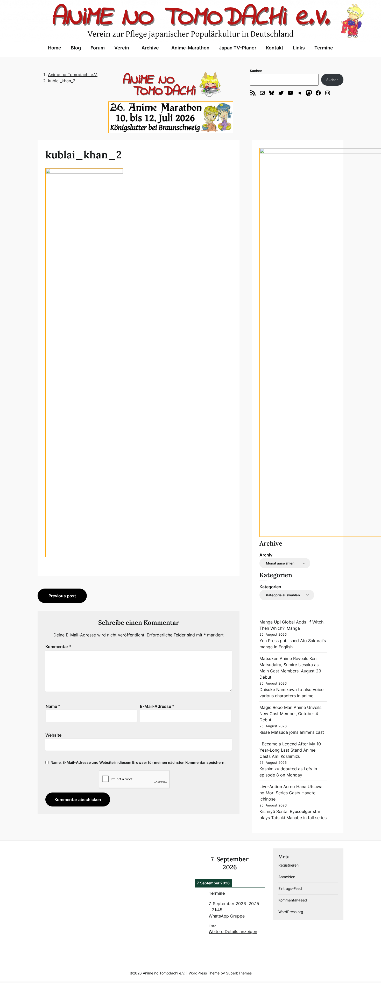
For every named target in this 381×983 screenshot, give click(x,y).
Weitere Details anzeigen (233, 931)
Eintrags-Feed (290, 888)
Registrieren (288, 865)
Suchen (256, 71)
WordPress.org (290, 911)
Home (54, 47)
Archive (150, 47)
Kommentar (58, 646)
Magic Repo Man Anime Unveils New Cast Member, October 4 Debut (290, 713)
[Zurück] (202, 863)
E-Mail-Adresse (157, 706)
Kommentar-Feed (292, 900)
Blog (76, 47)
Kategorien (270, 586)
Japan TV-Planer (237, 47)
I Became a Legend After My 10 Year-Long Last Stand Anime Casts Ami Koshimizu (290, 750)
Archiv (265, 554)
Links (299, 47)
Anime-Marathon (190, 47)
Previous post (62, 595)
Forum (97, 47)
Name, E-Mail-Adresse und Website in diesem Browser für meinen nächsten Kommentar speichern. (138, 762)
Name (53, 706)
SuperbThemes (239, 973)
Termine (323, 47)
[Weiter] (258, 863)
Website (53, 735)
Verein (121, 47)
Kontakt (274, 47)
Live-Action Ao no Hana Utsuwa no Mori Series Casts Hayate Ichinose (290, 793)
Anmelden (286, 877)
